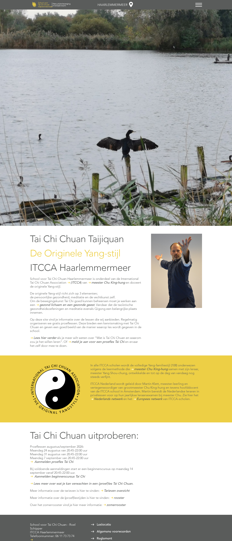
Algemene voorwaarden (114, 531)
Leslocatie (104, 524)
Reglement (104, 538)
